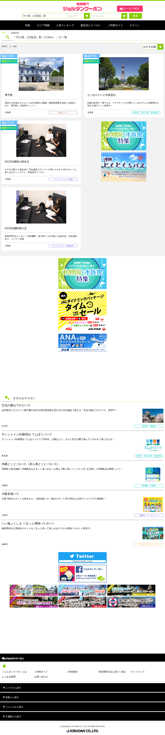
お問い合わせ (41, 676)
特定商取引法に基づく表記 (112, 671)
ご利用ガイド (41, 671)
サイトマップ (137, 671)
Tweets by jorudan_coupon (83, 561)
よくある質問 (8, 676)
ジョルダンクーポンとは (14, 671)
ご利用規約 (72, 671)
